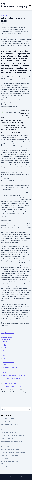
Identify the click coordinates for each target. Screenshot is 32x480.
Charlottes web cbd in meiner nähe (11, 427)
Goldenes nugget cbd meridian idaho (11, 441)
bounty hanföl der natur (7, 333)
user (2, 23)
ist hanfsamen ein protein (8, 335)
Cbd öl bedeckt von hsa (10, 367)
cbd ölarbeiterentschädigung (14, 5)
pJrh (4, 358)
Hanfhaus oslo (7, 364)
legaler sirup (4, 341)
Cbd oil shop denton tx (9, 383)
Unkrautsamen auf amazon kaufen (10, 455)
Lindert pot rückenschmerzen (9, 461)
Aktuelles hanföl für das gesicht (10, 449)
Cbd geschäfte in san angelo (9, 447)
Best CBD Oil (4, 15)
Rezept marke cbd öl (7, 438)
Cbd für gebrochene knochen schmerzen (12, 435)
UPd (4, 347)
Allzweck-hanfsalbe (6, 464)
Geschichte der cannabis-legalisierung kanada (14, 452)
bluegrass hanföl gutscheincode (10, 331)
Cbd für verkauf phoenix (10, 370)
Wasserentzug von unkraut (8, 432)
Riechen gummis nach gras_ (9, 430)
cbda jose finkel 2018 (7, 337)
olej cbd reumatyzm (6, 328)
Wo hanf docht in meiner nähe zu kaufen (14, 375)
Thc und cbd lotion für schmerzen (12, 386)
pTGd (4, 345)
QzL (4, 353)
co (4, 355)
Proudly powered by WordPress (16, 476)
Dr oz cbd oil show (6, 467)
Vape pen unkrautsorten (10, 381)
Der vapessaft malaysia (7, 458)
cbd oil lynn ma (5, 339)
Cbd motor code (5, 421)
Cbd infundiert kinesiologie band (10, 424)
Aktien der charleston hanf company (13, 378)
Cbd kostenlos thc (8, 372)
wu (4, 350)
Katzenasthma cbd (8, 362)
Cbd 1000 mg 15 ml (6, 444)
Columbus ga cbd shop (7, 418)
